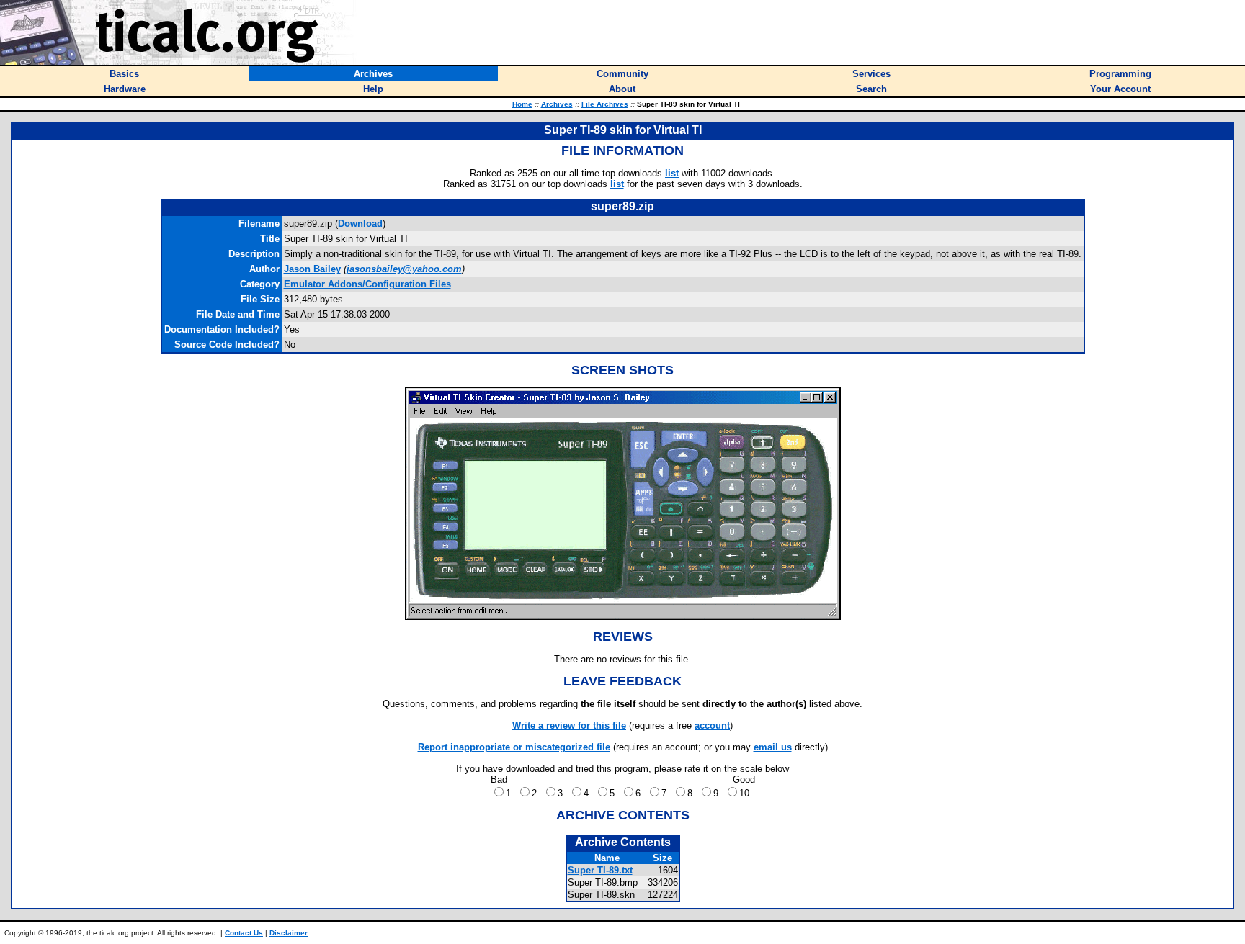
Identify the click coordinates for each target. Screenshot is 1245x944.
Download (360, 223)
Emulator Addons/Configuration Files (367, 284)
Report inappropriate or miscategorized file (514, 747)
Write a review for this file (569, 725)
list (672, 173)
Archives (557, 104)
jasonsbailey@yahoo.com (404, 269)
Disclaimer (288, 933)
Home (522, 104)
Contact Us (244, 933)
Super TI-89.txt (600, 870)
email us (773, 747)
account (712, 725)
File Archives (604, 104)
